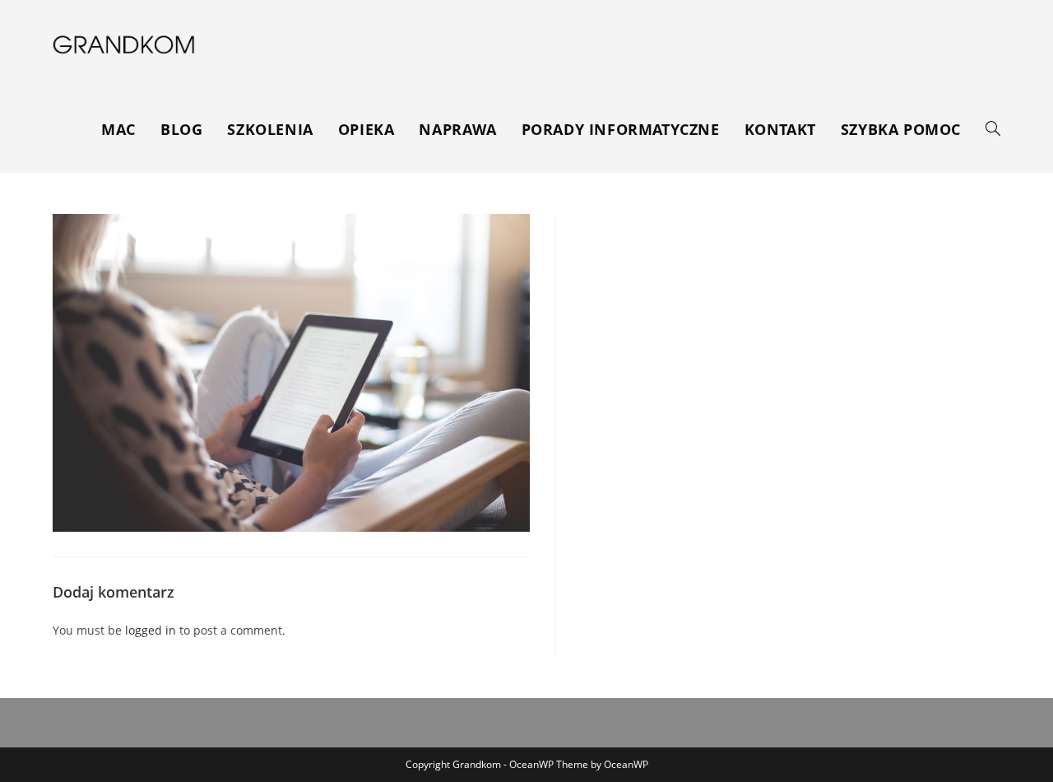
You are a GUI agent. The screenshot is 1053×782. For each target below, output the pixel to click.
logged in (150, 630)
